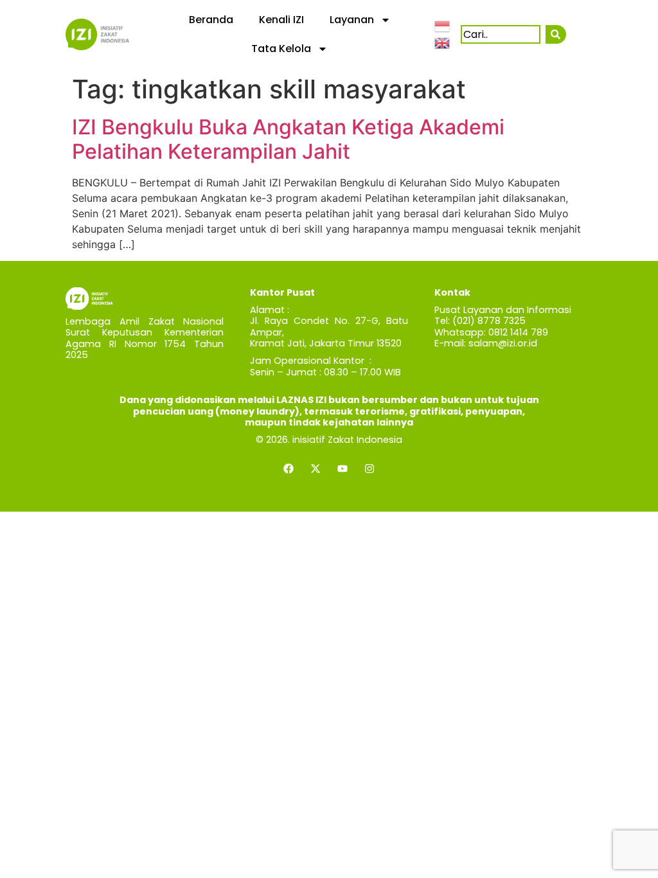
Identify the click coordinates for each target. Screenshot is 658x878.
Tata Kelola (281, 48)
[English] (442, 41)
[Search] (555, 34)
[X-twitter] (315, 468)
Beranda (211, 19)
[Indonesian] (442, 25)
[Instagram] (369, 468)
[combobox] (500, 34)
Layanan (352, 19)
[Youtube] (342, 468)
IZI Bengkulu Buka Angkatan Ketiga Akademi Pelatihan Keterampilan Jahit (288, 139)
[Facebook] (288, 468)
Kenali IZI (281, 19)
